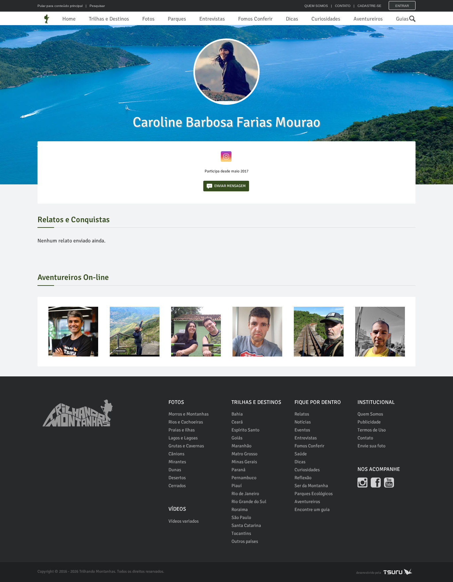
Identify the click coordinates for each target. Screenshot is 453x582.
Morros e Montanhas (188, 414)
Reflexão (302, 478)
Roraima (239, 509)
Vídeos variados (183, 521)
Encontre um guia (312, 509)
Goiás (236, 438)
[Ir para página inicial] (77, 409)
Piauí (236, 485)
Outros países (244, 541)
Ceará (237, 422)
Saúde (300, 454)
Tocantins (241, 533)
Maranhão (241, 446)
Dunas (174, 470)
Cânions (176, 454)
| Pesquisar (94, 6)
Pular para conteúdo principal (60, 6)
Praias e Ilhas (181, 430)
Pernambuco (243, 478)
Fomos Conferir (255, 19)
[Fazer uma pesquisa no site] (409, 17)
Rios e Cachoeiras (185, 422)
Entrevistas (212, 19)
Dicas (292, 19)
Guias (402, 19)
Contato (365, 438)
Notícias (302, 422)
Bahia (237, 414)
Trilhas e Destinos (109, 19)
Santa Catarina (246, 525)
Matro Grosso (244, 454)
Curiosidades (325, 19)
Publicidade (369, 422)
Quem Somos (370, 414)
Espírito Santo (245, 430)
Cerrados (177, 485)
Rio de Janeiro (245, 493)
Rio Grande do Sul (248, 501)
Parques (177, 19)
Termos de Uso (371, 430)
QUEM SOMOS (316, 6)
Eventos (302, 430)
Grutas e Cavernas (186, 446)
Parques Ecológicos (313, 493)
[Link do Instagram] (226, 156)
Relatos (301, 414)
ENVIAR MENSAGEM (230, 186)
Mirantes (177, 462)
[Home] (46, 19)
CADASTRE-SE (369, 6)
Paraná (238, 470)
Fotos (148, 19)
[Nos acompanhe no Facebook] (376, 482)
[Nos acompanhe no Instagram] (362, 482)
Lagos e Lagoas (183, 438)
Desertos (177, 478)
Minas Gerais (244, 462)
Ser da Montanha (311, 485)
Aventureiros (368, 19)
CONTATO (343, 6)
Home (69, 19)
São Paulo (241, 517)
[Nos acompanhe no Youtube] (389, 482)
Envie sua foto (371, 446)
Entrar (402, 6)
